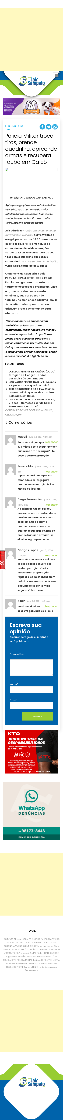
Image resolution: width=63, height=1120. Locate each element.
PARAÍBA (22, 956)
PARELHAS (32, 956)
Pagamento (11, 956)
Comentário (17, 654)
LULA (18, 953)
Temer (27, 967)
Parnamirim (43, 956)
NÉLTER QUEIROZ (51, 953)
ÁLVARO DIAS (31, 970)
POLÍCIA (53, 956)
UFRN (33, 967)
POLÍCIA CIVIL (9, 960)
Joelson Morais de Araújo (42, 261)
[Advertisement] (31, 39)
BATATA (19, 942)
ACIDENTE (8, 939)
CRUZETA (34, 946)
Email (13, 700)
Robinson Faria (36, 963)
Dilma (56, 946)
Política (37, 960)
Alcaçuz (18, 939)
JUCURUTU (9, 953)
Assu (12, 942)
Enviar (38, 716)
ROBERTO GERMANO (18, 963)
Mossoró (25, 953)
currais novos (46, 946)
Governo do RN (10, 949)
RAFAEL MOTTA (52, 960)
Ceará (45, 942)
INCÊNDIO (34, 949)
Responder (51, 442)
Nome (14, 684)
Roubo (47, 963)
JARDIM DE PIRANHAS (50, 949)
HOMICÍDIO (23, 949)
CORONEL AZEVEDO (13, 946)
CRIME (26, 946)
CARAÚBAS (36, 942)
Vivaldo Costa (44, 967)
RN (7, 963)
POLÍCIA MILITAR (25, 960)
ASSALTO (27, 939)
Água (54, 967)
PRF (43, 960)
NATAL (33, 953)
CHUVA (52, 942)
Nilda (39, 953)
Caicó (27, 942)
